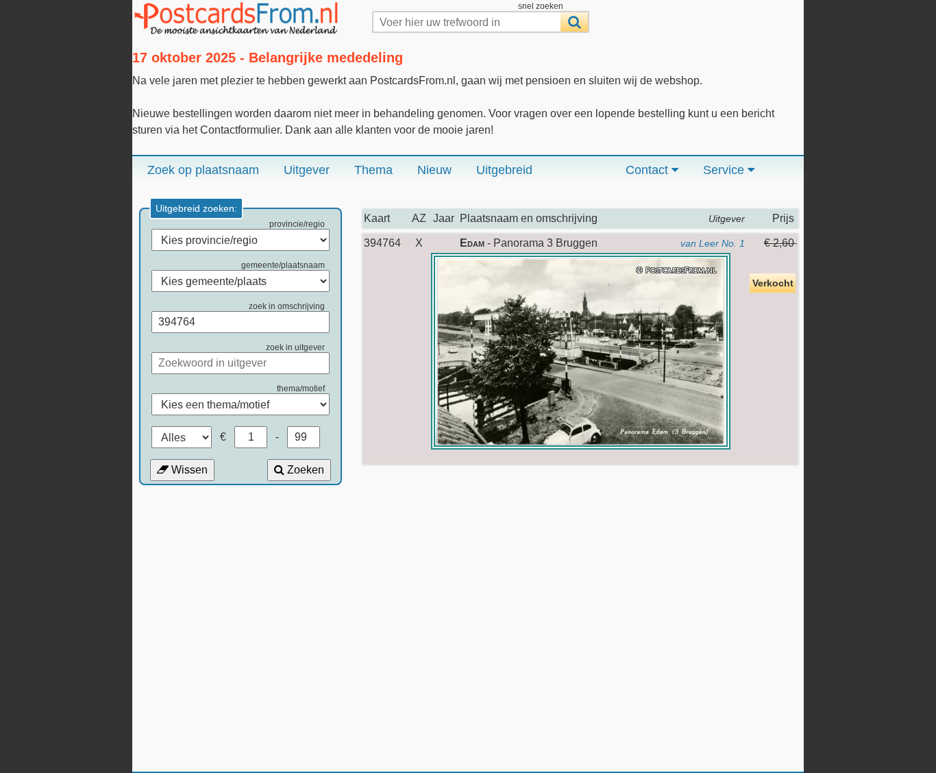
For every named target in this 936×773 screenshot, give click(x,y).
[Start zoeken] (574, 22)
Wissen (188, 470)
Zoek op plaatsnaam (203, 170)
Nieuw (434, 170)
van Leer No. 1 (712, 243)
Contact (649, 170)
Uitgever (307, 170)
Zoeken (304, 470)
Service (725, 170)
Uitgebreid (504, 170)
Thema (373, 170)
